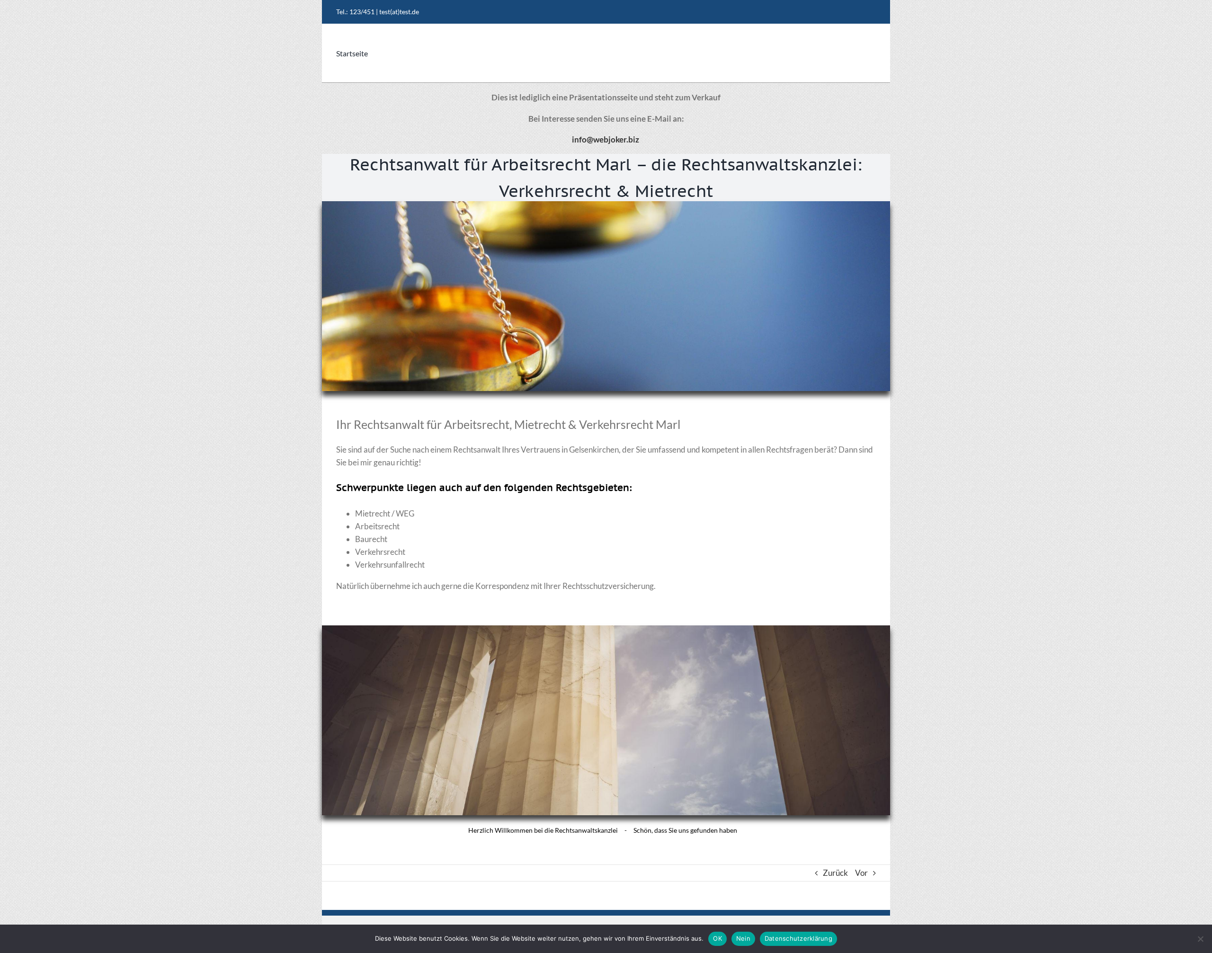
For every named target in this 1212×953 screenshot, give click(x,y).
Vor (861, 873)
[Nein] (1200, 939)
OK (717, 938)
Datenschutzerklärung (798, 938)
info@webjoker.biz (605, 139)
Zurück (835, 873)
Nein (743, 938)
